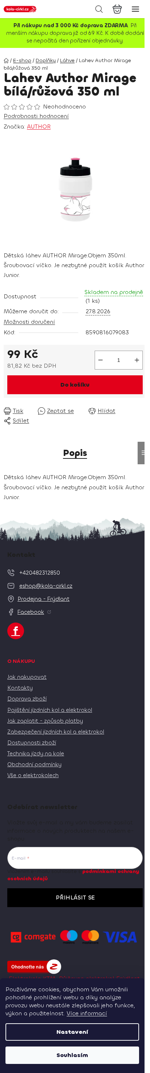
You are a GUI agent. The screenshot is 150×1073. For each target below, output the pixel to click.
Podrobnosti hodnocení (36, 116)
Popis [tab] (75, 453)
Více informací (87, 1013)
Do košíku (75, 384)
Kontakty (20, 687)
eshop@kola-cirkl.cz (45, 585)
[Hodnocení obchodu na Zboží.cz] (34, 966)
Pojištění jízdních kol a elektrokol (49, 710)
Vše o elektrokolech (33, 775)
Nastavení (72, 1032)
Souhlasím (72, 1055)
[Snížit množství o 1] (100, 360)
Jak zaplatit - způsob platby (45, 721)
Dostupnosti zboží (31, 742)
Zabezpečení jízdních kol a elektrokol (55, 731)
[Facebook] (15, 631)
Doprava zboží (27, 698)
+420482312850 (39, 572)
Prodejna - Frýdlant (43, 599)
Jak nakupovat (27, 677)
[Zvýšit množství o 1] (136, 360)
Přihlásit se (75, 897)
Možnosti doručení (29, 322)
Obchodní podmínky (34, 764)
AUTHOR (39, 126)
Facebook (30, 612)
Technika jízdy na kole (35, 753)
